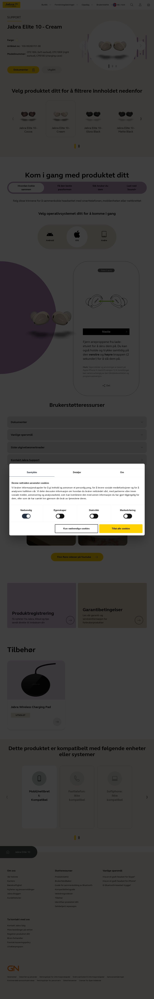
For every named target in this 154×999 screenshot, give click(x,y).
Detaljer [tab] (77, 472)
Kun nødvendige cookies (76, 528)
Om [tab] (122, 472)
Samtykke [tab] (32, 472)
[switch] (60, 516)
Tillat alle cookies (121, 528)
